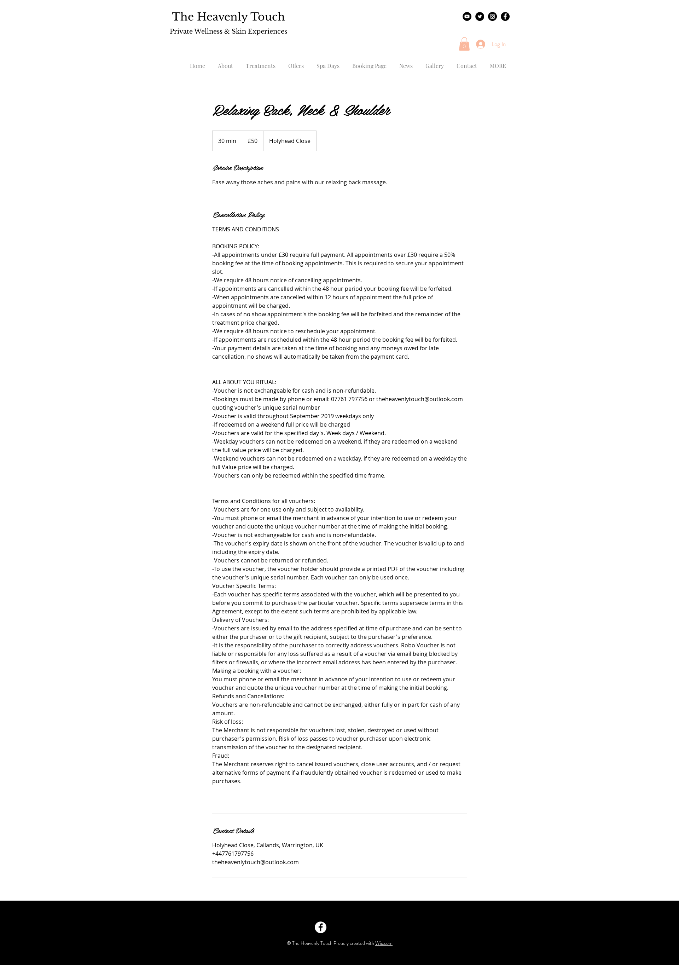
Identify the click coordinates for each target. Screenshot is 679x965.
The (183, 16)
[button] (464, 44)
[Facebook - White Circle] (320, 927)
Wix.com (384, 943)
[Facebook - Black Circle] (505, 16)
